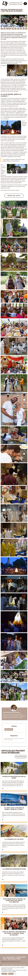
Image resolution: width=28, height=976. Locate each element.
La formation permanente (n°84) (14, 869)
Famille (15, 738)
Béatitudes (6, 738)
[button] (3, 29)
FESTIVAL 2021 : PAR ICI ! (14, 195)
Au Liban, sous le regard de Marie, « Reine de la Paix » (14, 808)
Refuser (10, 973)
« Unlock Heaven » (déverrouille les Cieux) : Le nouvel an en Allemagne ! (14, 933)
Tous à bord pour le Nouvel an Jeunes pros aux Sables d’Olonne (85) (14, 900)
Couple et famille (9, 729)
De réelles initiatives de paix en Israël (14, 777)
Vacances (19, 738)
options (14, 971)
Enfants (11, 738)
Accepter (4, 973)
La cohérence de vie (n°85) (14, 839)
